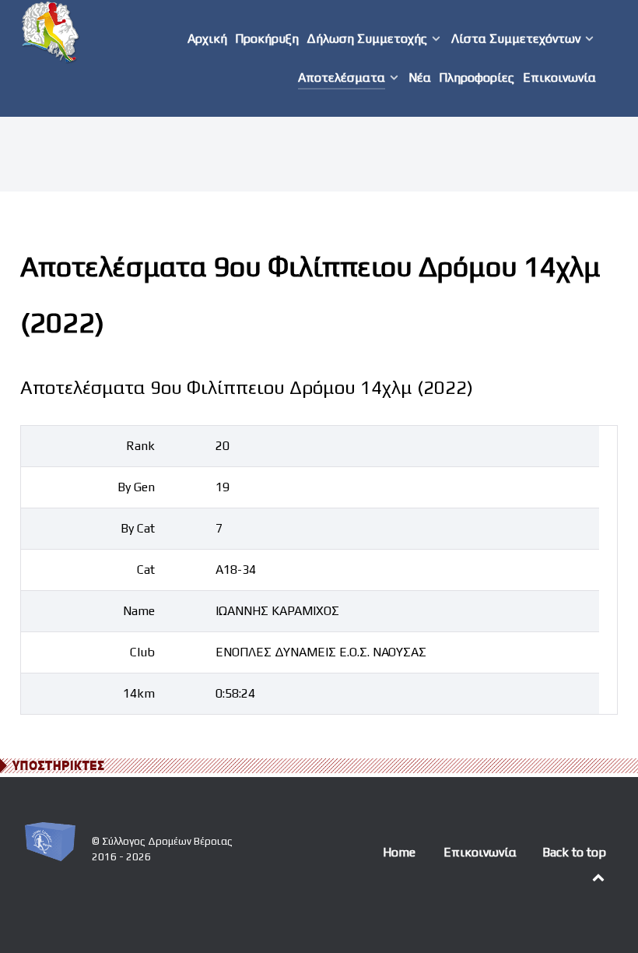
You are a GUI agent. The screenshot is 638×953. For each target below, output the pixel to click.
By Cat (138, 528)
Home (399, 852)
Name (139, 610)
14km (139, 693)
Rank (140, 445)
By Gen (136, 487)
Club (142, 652)
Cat (146, 569)
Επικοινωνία (480, 852)
